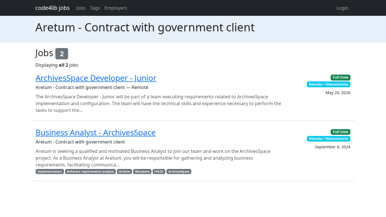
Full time (340, 77)
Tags (95, 8)
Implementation (50, 171)
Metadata (142, 171)
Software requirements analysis (90, 171)
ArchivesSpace (178, 171)
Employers (116, 8)
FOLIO (158, 171)
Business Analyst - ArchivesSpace (96, 132)
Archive (124, 171)
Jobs (81, 8)
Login (342, 8)
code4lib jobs (52, 8)
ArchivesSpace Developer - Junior (96, 77)
